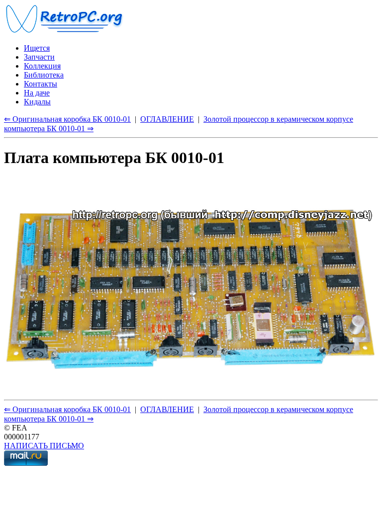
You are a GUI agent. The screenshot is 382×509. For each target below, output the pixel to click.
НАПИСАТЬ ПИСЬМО (44, 445)
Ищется (37, 48)
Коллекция (42, 66)
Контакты (40, 84)
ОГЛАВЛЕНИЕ (167, 119)
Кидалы (37, 101)
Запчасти (39, 57)
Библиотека (44, 75)
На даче (37, 92)
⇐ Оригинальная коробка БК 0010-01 (67, 119)
